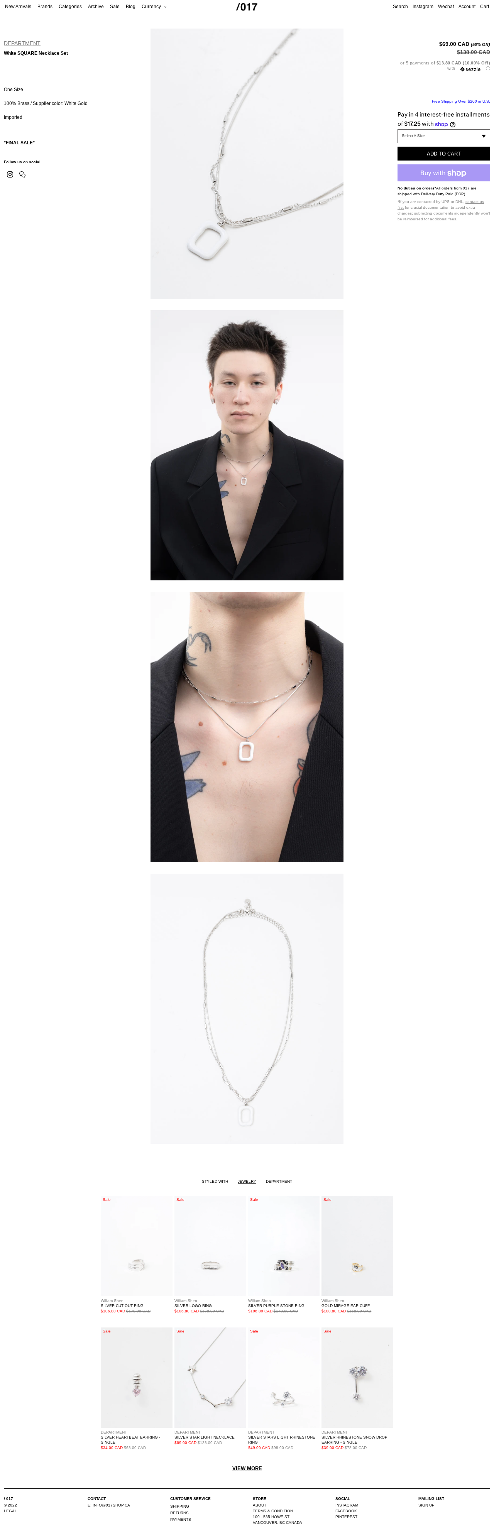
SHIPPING (179, 1506)
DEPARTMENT (22, 43)
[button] (444, 65)
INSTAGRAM (346, 1505)
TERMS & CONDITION (273, 1511)
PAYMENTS (180, 1519)
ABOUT (259, 1505)
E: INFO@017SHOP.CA (109, 1505)
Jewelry (247, 1181)
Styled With (215, 1181)
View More (247, 1468)
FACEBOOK (346, 1511)
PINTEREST (346, 1517)
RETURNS (179, 1513)
